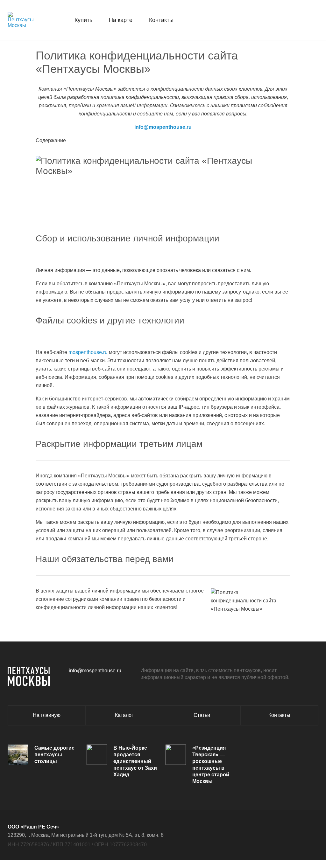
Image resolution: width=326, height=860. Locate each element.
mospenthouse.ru (88, 352)
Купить (83, 20)
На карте (120, 20)
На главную (46, 715)
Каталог (124, 715)
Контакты (161, 20)
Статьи (202, 715)
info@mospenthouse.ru (163, 127)
